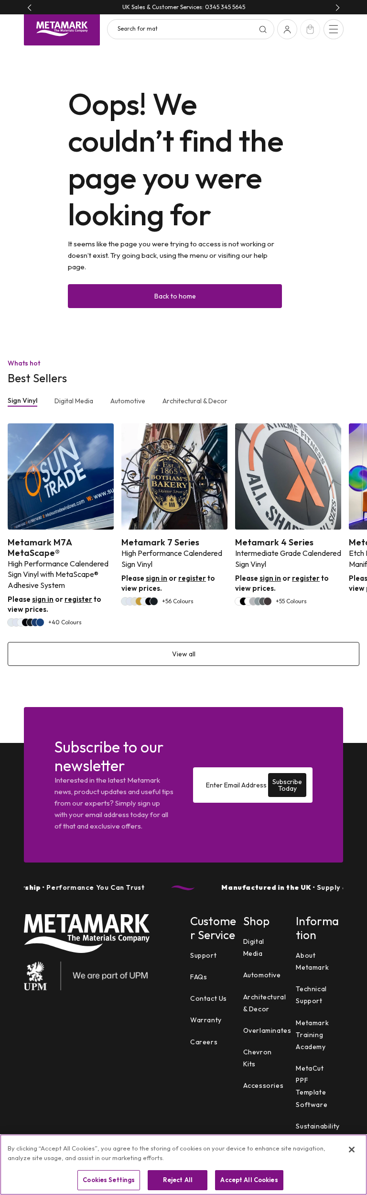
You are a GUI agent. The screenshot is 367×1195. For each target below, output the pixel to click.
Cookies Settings (109, 1180)
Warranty (206, 1020)
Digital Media (73, 401)
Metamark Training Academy (312, 1034)
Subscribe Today (287, 785)
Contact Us (208, 998)
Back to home (175, 296)
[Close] (351, 1149)
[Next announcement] (337, 7)
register (78, 599)
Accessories (263, 1085)
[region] (183, 1164)
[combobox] (191, 29)
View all (183, 654)
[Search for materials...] (262, 29)
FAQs (198, 977)
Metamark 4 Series (274, 542)
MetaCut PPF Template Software (311, 1086)
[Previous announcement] (29, 7)
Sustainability (317, 1126)
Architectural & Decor (194, 401)
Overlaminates (267, 1030)
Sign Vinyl (22, 400)
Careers (203, 1042)
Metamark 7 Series (160, 542)
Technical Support (311, 995)
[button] (333, 29)
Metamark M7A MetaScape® (40, 547)
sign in (43, 599)
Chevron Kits (257, 1058)
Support (203, 955)
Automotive (127, 401)
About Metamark (312, 961)
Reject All (178, 1180)
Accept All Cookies (249, 1180)
